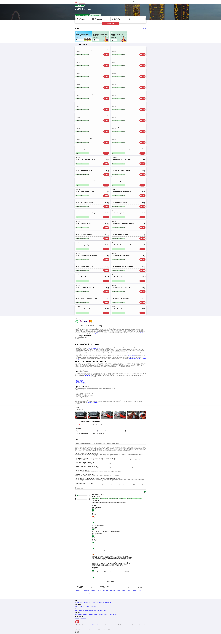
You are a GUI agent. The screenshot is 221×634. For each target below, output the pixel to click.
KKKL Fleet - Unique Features (93, 348)
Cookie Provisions (89, 610)
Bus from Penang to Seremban (120, 234)
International (115, 614)
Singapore (99, 332)
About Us (76, 606)
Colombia (106, 614)
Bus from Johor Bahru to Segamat (121, 105)
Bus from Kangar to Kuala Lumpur (121, 277)
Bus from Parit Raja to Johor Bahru (121, 170)
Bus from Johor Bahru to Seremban (121, 191)
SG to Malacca (79, 379)
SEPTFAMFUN (80, 39)
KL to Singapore (131, 355)
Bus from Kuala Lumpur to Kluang (85, 191)
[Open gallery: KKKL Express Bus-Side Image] (107, 415)
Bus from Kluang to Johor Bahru (84, 105)
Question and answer (98, 610)
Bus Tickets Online (78, 602)
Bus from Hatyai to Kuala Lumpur (121, 298)
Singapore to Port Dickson (82, 383)
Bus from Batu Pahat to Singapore (85, 138)
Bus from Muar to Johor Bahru (120, 116)
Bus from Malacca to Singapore (84, 116)
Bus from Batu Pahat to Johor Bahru (85, 83)
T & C (76, 610)
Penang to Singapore (80, 382)
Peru (110, 614)
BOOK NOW (106, 54)
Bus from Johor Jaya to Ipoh (119, 202)
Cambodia (101, 614)
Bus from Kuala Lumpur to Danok (84, 266)
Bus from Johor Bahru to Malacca (85, 61)
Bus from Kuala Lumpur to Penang (121, 149)
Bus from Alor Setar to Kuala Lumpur (85, 287)
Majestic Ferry (83, 618)
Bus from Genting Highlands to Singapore (123, 223)
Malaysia (91, 614)
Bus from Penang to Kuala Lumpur (85, 149)
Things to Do (95, 602)
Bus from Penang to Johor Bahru (84, 234)
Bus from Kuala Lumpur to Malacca (85, 127)
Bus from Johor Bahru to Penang (84, 308)
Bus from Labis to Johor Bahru (84, 170)
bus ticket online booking (92, 402)
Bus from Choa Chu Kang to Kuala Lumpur (123, 245)
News (105, 610)
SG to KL (78, 378)
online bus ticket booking (93, 624)
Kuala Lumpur (88, 375)
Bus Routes (101, 602)
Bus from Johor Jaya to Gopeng (84, 202)
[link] (83, 36)
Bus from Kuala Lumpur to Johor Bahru (122, 61)
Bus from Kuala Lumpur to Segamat (121, 159)
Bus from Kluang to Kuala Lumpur (121, 181)
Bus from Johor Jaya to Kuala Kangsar (86, 213)
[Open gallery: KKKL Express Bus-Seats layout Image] (133, 415)
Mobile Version (94, 606)
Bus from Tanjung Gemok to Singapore (86, 255)
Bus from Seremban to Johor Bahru (121, 138)
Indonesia (80, 614)
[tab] (82, 424)
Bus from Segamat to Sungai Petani (121, 308)
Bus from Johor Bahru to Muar (120, 94)
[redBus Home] (76, 2)
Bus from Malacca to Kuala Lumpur (121, 83)
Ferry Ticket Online (87, 602)
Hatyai (96, 333)
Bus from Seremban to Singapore (121, 255)
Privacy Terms (81, 610)
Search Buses (111, 23)
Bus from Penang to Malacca (83, 223)
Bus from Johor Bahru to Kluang (84, 94)
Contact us (82, 606)
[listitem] (77, 32)
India (76, 614)
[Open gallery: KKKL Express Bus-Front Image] (81, 415)
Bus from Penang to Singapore (84, 245)
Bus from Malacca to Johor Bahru (85, 72)
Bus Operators (108, 602)
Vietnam (95, 614)
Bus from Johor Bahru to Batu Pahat (121, 72)
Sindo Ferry (77, 618)
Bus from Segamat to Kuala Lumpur (85, 159)
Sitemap (87, 606)
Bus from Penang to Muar (119, 213)
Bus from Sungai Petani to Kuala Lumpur (122, 266)
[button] (84, 19)
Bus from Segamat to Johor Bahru (121, 127)
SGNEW (97, 39)
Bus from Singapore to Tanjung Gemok (86, 298)
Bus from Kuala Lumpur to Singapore (85, 50)
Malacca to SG (79, 381)
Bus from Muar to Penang (82, 277)
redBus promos (127, 467)
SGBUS (114, 39)
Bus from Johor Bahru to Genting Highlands (87, 181)
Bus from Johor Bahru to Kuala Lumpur (122, 50)
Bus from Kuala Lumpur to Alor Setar (122, 287)
